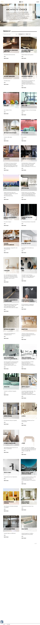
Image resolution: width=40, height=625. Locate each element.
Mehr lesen (6, 58)
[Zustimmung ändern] (2, 622)
